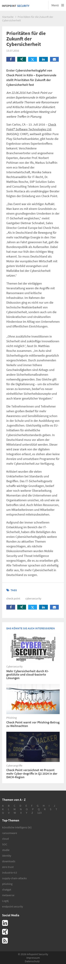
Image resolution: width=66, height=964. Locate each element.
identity (6, 855)
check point (13, 598)
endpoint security (12, 906)
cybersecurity (33, 598)
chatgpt (6, 889)
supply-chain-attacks (14, 878)
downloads (8, 861)
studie (6, 850)
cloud (5, 838)
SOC (4, 844)
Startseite (8, 17)
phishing (7, 884)
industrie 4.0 (9, 872)
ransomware (9, 833)
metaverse (8, 895)
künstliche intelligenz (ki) (17, 827)
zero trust (8, 867)
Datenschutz (32, 961)
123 (39, 812)
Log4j (5, 901)
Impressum (33, 957)
